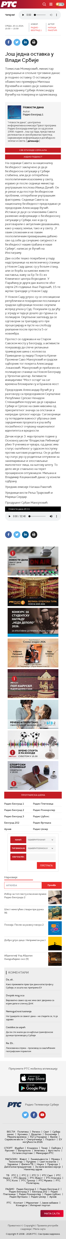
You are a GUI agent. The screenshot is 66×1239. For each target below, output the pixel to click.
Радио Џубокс (41, 816)
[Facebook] (8, 42)
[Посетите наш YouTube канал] (42, 1114)
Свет (46, 1131)
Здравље (12, 1164)
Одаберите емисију (38, 848)
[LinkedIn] (25, 42)
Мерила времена (17, 1136)
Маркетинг (32, 1202)
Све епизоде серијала (33, 150)
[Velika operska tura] (33, 591)
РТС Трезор (28, 1180)
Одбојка (56, 1147)
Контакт (18, 1202)
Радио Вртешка (42, 822)
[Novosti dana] (33, 561)
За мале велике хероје (48, 1166)
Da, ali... (10, 979)
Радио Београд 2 (14, 810)
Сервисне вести (14, 1139)
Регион (36, 1131)
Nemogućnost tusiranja (18, 1011)
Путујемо (31, 1161)
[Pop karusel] (33, 683)
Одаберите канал (36, 840)
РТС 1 (15, 1175)
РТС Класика (53, 1177)
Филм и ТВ (27, 1164)
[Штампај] (33, 42)
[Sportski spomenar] (33, 775)
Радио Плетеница (43, 803)
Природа (52, 1164)
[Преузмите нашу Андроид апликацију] (33, 1087)
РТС (9, 1202)
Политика (23, 1131)
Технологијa (16, 1161)
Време (54, 1136)
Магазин (11, 1159)
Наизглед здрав (33, 1169)
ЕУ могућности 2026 (42, 1140)
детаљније (33, 141)
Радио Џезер (40, 829)
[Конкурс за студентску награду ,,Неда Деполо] (33, 622)
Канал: (18, 840)
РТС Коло (12, 1180)
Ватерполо (24, 1150)
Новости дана (33, 107)
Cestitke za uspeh (15, 1027)
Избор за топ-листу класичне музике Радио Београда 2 (25, 895)
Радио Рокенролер (44, 810)
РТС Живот (36, 1177)
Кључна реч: (18, 857)
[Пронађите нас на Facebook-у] (33, 1114)
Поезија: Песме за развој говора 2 (24, 924)
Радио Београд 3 (14, 816)
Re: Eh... (10, 1043)
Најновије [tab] (10, 877)
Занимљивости (39, 1159)
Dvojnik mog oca (15, 995)
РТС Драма (20, 1177)
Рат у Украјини (38, 1136)
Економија (51, 1134)
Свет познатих (48, 1161)
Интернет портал (40, 1205)
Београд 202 (11, 822)
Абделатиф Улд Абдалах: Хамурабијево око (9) (18, 957)
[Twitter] (17, 42)
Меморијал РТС (45, 1153)
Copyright (29, 1225)
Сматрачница (34, 1139)
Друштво (36, 1134)
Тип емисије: (18, 848)
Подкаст (50, 1139)
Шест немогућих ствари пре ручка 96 (24, 911)
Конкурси (21, 1205)
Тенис (44, 1147)
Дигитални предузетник (18, 1166)
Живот (23, 1159)
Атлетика (39, 1150)
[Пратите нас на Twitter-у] (25, 1114)
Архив (7, 829)
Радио (9, 1189)
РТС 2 (25, 1175)
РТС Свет (47, 1175)
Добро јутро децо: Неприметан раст (25, 940)
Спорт (8, 1147)
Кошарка (32, 1147)
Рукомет (10, 1150)
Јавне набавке (49, 1202)
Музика (55, 1159)
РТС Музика (45, 1180)
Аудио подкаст (33, 156)
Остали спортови (22, 1153)
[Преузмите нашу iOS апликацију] (33, 1078)
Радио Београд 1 (14, 803)
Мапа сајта (52, 1213)
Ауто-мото (54, 1150)
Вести (11, 1131)
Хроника (22, 1134)
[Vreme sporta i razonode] (33, 744)
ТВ (7, 1175)
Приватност (15, 1225)
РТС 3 (35, 1175)
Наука (40, 1164)
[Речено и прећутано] (33, 714)
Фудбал (19, 1147)
